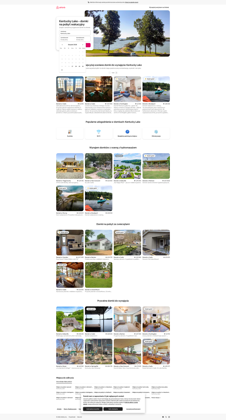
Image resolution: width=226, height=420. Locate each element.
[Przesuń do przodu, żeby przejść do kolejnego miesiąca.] (82, 44)
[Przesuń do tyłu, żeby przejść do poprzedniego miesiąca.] (62, 44)
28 (76, 66)
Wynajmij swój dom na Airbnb (159, 7)
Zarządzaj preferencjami (133, 409)
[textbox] (67, 40)
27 (72, 66)
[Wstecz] (109, 72)
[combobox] (75, 33)
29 (79, 66)
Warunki (79, 417)
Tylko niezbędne (113, 409)
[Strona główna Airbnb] (60, 7)
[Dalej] (116, 72)
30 (83, 66)
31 (62, 70)
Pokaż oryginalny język (131, 2)
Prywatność (72, 417)
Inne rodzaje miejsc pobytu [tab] (64, 381)
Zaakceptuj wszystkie (92, 409)
